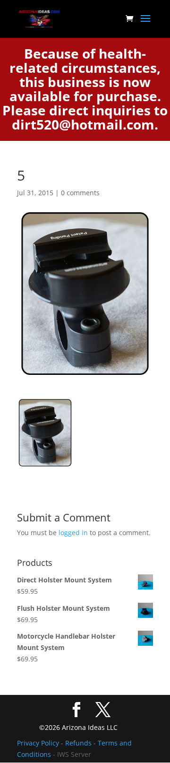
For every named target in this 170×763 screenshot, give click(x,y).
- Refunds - (79, 742)
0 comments (80, 192)
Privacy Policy (39, 742)
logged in (73, 532)
